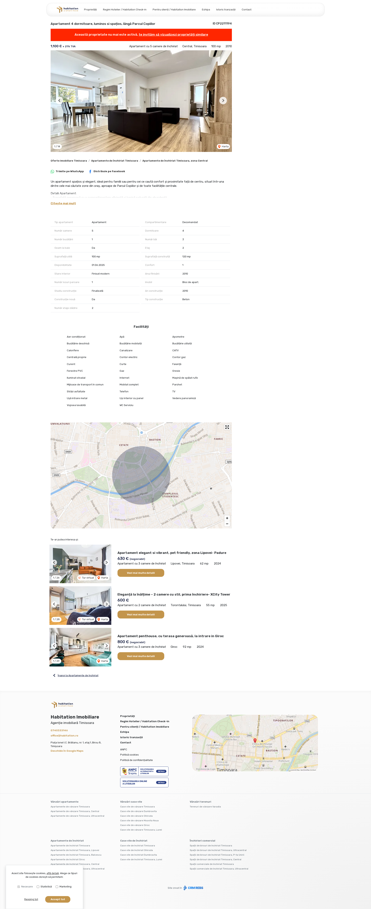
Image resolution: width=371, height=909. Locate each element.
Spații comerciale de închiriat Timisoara (212, 864)
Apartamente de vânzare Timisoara (70, 806)
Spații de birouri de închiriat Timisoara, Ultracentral (218, 850)
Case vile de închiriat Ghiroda (136, 850)
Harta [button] (225, 146)
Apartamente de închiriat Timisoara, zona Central (175, 160)
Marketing (65, 886)
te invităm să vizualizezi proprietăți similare (173, 34)
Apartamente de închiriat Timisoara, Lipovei (75, 850)
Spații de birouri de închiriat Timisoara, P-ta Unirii (217, 854)
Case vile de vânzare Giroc (135, 825)
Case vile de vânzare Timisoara (137, 806)
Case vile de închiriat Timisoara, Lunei (141, 859)
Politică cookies (129, 754)
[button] (59, 100)
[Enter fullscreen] (227, 427)
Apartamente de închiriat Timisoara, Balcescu (76, 854)
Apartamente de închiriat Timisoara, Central (75, 864)
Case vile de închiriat (133, 840)
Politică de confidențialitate (136, 760)
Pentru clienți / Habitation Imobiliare (174, 9)
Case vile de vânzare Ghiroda (136, 816)
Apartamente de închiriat (67, 840)
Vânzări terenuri (200, 801)
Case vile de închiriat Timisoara (137, 845)
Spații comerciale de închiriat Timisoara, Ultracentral (219, 868)
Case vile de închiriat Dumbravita (138, 854)
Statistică (46, 886)
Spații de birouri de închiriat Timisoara (211, 845)
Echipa (206, 9)
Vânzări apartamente (64, 801)
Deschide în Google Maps (67, 750)
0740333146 (59, 730)
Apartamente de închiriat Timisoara (114, 160)
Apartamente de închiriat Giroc (68, 859)
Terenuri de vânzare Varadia (205, 806)
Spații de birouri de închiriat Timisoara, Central (215, 859)
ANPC (123, 749)
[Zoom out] (227, 524)
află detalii (53, 873)
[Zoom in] (227, 518)
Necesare (27, 886)
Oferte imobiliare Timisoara (69, 160)
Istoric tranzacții (226, 9)
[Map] (141, 475)
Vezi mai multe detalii (141, 572)
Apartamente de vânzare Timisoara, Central (75, 811)
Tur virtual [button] (88, 577)
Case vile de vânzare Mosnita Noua (139, 820)
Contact (246, 9)
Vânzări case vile (131, 801)
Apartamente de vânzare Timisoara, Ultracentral (77, 816)
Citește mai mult (63, 203)
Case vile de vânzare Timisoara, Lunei (141, 829)
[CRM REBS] (193, 887)
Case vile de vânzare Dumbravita (138, 811)
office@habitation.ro (64, 735)
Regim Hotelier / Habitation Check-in (124, 9)
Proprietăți (90, 9)
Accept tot (58, 899)
